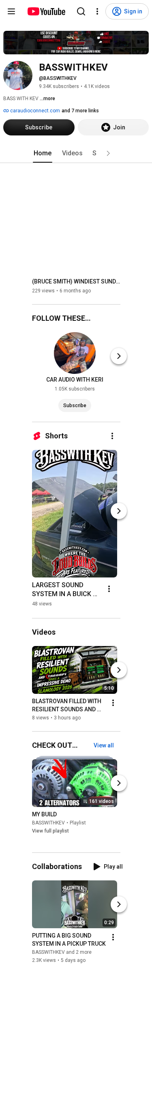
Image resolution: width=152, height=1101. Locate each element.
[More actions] (112, 436)
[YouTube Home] (46, 11)
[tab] (42, 153)
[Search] (81, 11)
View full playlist (50, 831)
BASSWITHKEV (48, 823)
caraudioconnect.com (34, 111)
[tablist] (76, 153)
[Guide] (11, 11)
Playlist (78, 823)
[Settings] (97, 11)
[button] (108, 153)
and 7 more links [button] (80, 111)
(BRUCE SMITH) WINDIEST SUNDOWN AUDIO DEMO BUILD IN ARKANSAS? (76, 281)
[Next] (119, 356)
